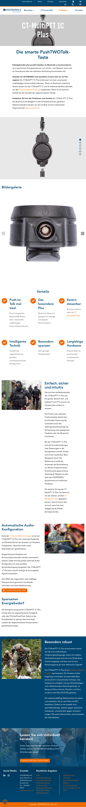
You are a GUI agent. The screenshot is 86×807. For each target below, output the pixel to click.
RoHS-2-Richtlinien (42, 793)
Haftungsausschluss (42, 783)
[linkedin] (4, 775)
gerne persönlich (32, 108)
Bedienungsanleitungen (44, 788)
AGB (37, 775)
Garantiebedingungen (43, 780)
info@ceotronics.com (27, 790)
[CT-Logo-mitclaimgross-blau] (12, 10)
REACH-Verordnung (43, 790)
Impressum (67, 778)
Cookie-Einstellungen (70, 785)
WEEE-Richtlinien (69, 775)
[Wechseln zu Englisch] (80, 4)
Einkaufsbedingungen (43, 778)
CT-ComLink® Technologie (29, 90)
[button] (3, 233)
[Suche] (72, 4)
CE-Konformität (41, 785)
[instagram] (9, 775)
